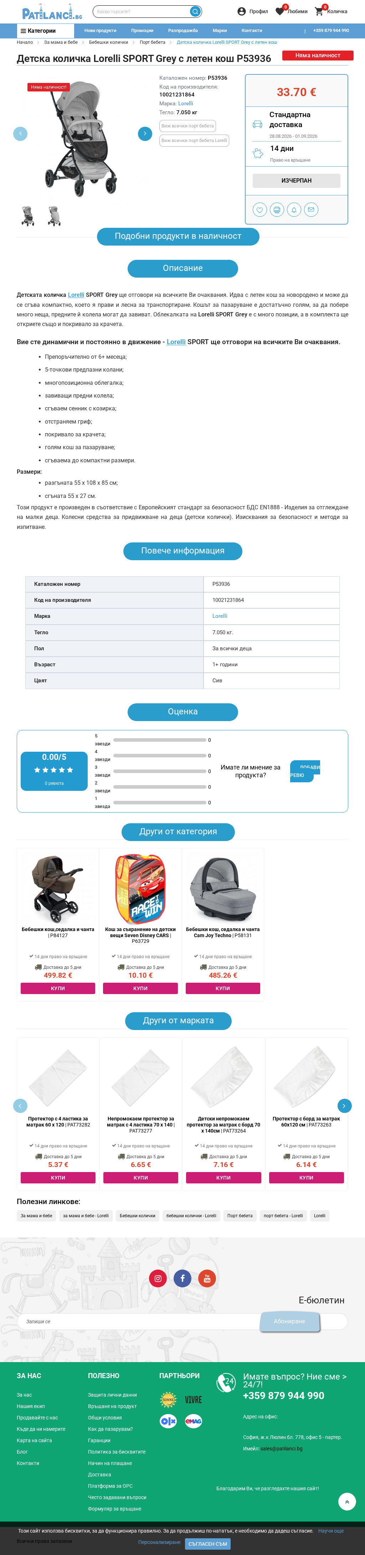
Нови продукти (100, 30)
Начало (25, 42)
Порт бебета (152, 42)
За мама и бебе (61, 42)
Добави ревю (305, 771)
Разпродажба (183, 30)
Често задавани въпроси (117, 1497)
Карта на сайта (34, 1440)
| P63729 (140, 935)
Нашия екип (31, 1406)
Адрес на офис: (260, 1416)
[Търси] (195, 11)
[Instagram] (158, 1278)
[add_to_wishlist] (260, 210)
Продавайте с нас (37, 1417)
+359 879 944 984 (331, 44)
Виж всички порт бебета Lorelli (194, 140)
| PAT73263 (306, 1122)
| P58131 (223, 932)
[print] (277, 210)
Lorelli (185, 103)
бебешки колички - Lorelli (191, 1215)
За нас (24, 1395)
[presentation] (145, 134)
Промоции (142, 30)
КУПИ (58, 988)
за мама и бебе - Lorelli (86, 1215)
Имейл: (273, 1448)
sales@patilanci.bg (282, 1448)
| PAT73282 (58, 1122)
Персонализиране (159, 1542)
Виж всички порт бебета (187, 125)
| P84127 (58, 932)
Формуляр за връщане (114, 1509)
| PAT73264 (223, 1125)
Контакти (252, 30)
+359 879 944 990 (331, 30)
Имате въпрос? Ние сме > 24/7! (295, 1380)
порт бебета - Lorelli (283, 1215)
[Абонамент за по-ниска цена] (294, 210)
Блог (22, 1452)
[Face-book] (182, 1278)
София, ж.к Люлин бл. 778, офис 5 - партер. (292, 1437)
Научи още (331, 1531)
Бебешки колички (108, 42)
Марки (220, 30)
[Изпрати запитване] (311, 210)
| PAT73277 (141, 1125)
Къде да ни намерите (41, 1429)
